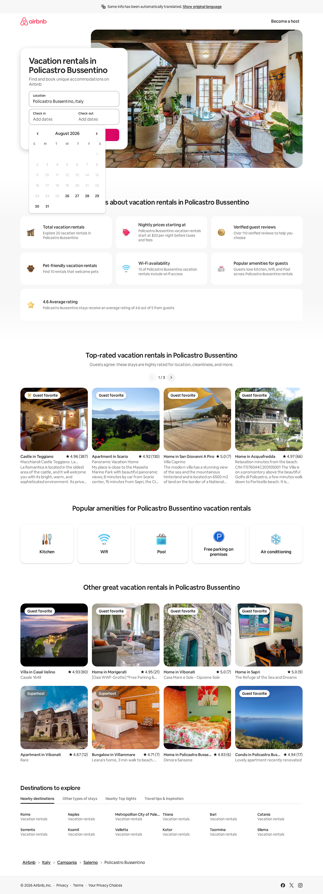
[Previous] (152, 377)
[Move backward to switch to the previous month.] (37, 133)
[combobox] (74, 101)
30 (37, 206)
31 (47, 206)
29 (97, 196)
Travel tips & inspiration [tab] (164, 798)
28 (87, 196)
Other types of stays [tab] (80, 798)
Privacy (62, 885)
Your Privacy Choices (105, 885)
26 (67, 196)
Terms (78, 885)
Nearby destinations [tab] (37, 798)
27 (77, 196)
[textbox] (51, 119)
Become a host (285, 21)
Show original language (202, 6)
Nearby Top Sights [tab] (120, 798)
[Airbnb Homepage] (33, 21)
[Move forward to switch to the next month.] (96, 133)
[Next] (171, 377)
